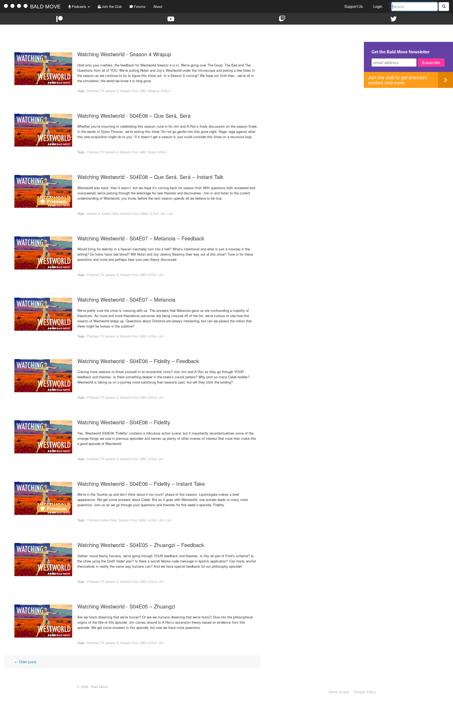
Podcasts (79, 6)
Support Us (353, 6)
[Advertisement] (408, 124)
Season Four (129, 90)
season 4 (111, 90)
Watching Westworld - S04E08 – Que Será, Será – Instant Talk (150, 177)
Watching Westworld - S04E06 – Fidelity (123, 422)
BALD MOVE (45, 6)
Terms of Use (338, 691)
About (157, 6)
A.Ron (165, 90)
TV (102, 90)
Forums (139, 6)
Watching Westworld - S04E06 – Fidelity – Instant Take (141, 483)
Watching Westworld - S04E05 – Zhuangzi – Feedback (140, 545)
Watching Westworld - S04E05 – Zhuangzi (126, 606)
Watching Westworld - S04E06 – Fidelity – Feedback (138, 361)
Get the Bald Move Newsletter (400, 52)
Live (170, 213)
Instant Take (110, 213)
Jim (162, 213)
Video (144, 213)
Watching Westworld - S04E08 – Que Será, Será (134, 115)
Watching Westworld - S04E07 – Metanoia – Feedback (140, 238)
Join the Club (111, 6)
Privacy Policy (365, 691)
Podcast (93, 90)
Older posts (25, 661)
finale (152, 152)
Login (377, 6)
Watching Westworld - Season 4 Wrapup (124, 54)
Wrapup (153, 90)
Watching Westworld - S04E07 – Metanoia (126, 299)
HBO (143, 90)
